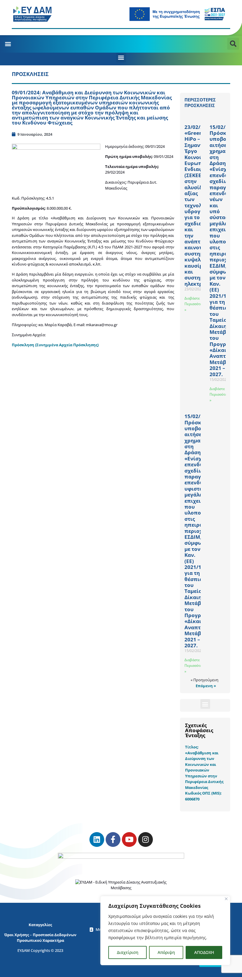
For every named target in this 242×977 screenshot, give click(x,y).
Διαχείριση (127, 952)
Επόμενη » (206, 685)
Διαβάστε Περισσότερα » (195, 304)
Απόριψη (166, 952)
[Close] (226, 898)
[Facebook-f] (113, 839)
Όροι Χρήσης (16, 934)
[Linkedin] (96, 839)
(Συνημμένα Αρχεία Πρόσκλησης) (67, 344)
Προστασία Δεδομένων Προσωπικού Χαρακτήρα (47, 937)
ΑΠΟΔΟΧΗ (204, 952)
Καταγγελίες (40, 924)
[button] (8, 43)
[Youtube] (129, 839)
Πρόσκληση (23, 344)
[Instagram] (145, 839)
